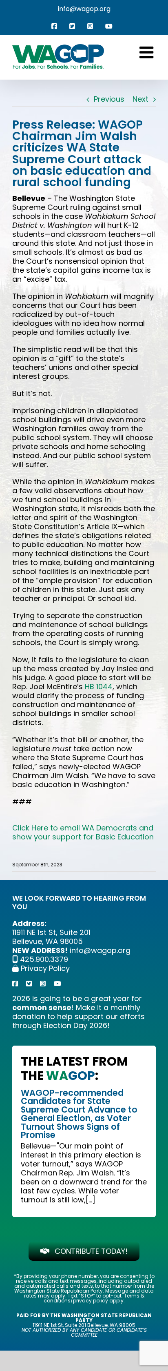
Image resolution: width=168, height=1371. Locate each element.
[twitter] (29, 983)
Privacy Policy (44, 968)
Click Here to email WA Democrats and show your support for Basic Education (83, 832)
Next (140, 99)
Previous (109, 99)
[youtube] (57, 983)
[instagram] (43, 983)
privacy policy (90, 1300)
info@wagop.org (84, 8)
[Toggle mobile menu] (147, 52)
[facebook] (15, 983)
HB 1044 (99, 686)
